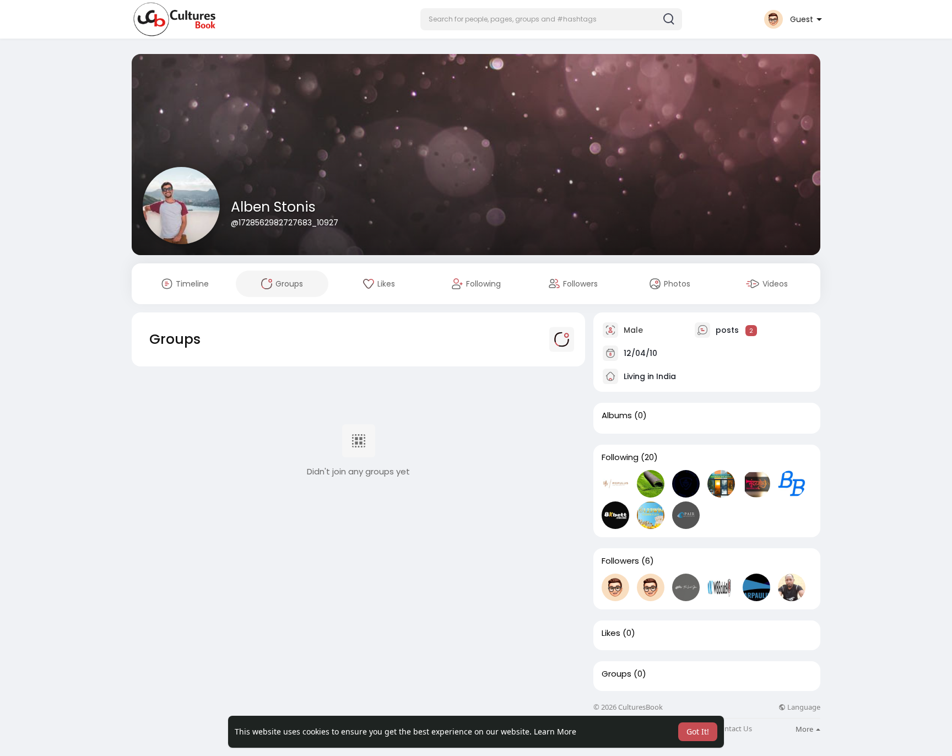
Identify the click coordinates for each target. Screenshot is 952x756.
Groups (616, 673)
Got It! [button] (697, 731)
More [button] (805, 729)
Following (620, 457)
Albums (617, 415)
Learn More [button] (555, 731)
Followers (620, 561)
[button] (551, 19)
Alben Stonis (273, 207)
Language (803, 707)
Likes (611, 633)
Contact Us (734, 728)
